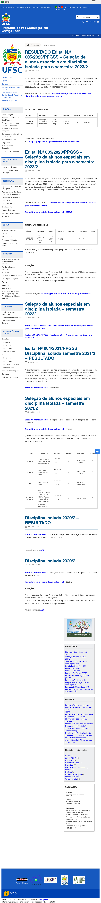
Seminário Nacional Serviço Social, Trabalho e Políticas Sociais (12, 95)
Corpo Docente (8, 367)
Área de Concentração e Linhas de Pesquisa (11, 124)
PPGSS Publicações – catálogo (10, 171)
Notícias (36, 45)
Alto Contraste (83, 7)
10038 (67, 712)
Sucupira (5, 216)
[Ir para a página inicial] (27, 45)
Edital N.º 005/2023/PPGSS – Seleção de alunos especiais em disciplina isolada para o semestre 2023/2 (60, 159)
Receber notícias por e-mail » (11, 88)
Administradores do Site (91, 36)
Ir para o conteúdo (7, 7)
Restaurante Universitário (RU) (77, 687)
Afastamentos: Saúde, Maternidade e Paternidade (10, 261)
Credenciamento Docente (12, 317)
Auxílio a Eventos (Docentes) (8, 313)
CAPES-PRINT (7, 237)
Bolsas (4, 233)
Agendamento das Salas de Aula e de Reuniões (11, 193)
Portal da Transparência (11, 151)
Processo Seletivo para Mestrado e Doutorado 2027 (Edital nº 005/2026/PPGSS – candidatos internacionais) (79, 727)
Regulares (6, 342)
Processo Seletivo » (9, 230)
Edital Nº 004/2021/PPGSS (36, 387)
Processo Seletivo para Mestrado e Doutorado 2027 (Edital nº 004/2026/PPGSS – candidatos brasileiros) (79, 718)
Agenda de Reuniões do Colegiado (11, 187)
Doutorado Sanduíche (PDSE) (10, 244)
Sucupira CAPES (71, 692)
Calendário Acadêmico (11, 197)
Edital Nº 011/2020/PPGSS (36, 534)
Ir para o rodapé (45, 7)
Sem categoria (71, 779)
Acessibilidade (70, 7)
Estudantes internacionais (12, 275)
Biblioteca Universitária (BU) (76, 652)
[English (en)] (59, 7)
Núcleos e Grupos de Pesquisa (10, 129)
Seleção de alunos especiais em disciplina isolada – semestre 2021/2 (57, 403)
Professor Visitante (9, 240)
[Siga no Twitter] (87, 22)
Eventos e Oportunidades (12, 100)
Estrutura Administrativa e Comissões (12, 135)
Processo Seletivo (72, 777)
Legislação (6, 142)
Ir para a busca (32, 7)
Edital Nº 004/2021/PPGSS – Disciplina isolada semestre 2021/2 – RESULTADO (60, 353)
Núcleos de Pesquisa (73, 774)
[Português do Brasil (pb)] (56, 7)
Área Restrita (74, 36)
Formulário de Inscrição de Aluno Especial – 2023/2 (48, 212)
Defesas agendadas (10, 377)
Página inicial (7, 77)
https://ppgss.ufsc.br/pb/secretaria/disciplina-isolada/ (54, 141)
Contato (5, 84)
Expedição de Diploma (10, 279)
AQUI (42, 550)
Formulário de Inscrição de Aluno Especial (44, 429)
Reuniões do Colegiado (11, 213)
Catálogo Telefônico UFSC (75, 657)
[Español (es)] (62, 7)
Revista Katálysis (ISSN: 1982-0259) (79, 689)
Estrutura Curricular (9, 139)
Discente (68, 760)
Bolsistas (5, 272)
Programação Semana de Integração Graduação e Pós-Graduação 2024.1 (77, 682)
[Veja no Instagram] (95, 22)
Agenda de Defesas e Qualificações (10, 119)
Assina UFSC (7, 288)
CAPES (67, 654)
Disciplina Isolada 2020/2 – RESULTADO (52, 520)
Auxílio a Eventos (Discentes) (8, 268)
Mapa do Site (61, 10)
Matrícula (5, 285)
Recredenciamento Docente (9, 322)
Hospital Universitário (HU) (75, 666)
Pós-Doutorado (9, 352)
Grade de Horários (9, 207)
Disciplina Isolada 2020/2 (50, 561)
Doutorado (7, 348)
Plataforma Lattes (72, 668)
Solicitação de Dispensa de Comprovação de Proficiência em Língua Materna (11, 294)
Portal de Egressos (72, 671)
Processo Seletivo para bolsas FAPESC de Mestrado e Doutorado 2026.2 (79, 707)
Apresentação (7, 114)
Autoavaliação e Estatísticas (8, 147)
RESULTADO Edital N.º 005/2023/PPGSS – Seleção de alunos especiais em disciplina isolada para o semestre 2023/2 (56, 59)
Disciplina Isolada (8, 204)
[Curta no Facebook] (83, 22)
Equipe (4, 81)
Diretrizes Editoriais (9, 167)
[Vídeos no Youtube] (91, 22)
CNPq (67, 659)
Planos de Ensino (8, 210)
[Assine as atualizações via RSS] (98, 22)
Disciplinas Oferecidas (10, 364)
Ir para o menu (21, 7)
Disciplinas (6, 200)
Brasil (7, 2)
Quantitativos (7, 339)
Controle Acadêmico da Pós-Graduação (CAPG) (76, 662)
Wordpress (43, 899)
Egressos (5, 374)
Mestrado (7, 345)
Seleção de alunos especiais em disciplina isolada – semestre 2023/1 (57, 309)
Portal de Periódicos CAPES (76, 673)
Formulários (6, 282)
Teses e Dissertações (10, 371)
